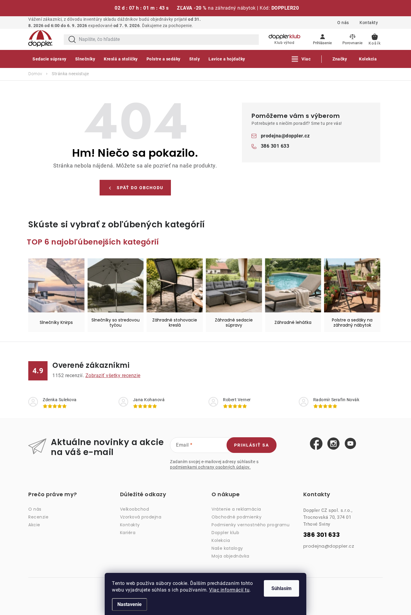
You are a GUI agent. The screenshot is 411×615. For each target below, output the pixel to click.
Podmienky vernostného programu (250, 525)
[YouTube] (350, 444)
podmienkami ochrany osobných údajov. (210, 467)
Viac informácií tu (229, 590)
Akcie (34, 525)
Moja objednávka (230, 556)
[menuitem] (49, 59)
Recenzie (38, 517)
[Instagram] (333, 443)
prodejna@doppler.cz (285, 136)
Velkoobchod (134, 509)
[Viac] (301, 59)
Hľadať (72, 39)
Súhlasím (281, 588)
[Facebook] (316, 443)
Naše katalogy (227, 548)
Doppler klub (225, 532)
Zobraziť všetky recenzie (113, 375)
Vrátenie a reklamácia (236, 509)
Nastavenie (129, 604)
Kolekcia (221, 540)
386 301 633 (275, 146)
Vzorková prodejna (141, 517)
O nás (343, 22)
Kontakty (369, 22)
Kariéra (128, 532)
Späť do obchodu (140, 187)
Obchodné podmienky (236, 517)
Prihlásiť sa (251, 445)
